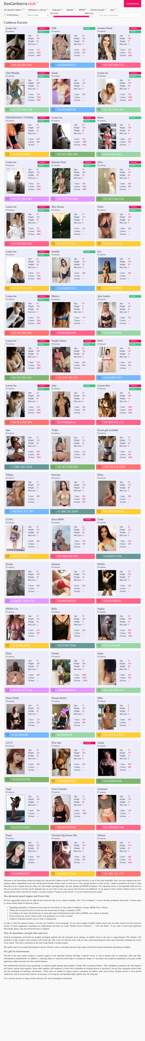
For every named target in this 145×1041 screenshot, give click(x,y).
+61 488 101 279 (113, 873)
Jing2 (8, 788)
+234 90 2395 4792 (23, 600)
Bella (54, 608)
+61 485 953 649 (113, 511)
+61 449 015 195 (113, 422)
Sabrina (101, 835)
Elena (100, 474)
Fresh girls (57, 10)
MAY (100, 340)
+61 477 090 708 (21, 109)
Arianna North (104, 28)
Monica (55, 296)
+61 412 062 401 (21, 65)
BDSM (83, 10)
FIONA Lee (12, 608)
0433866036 (64, 734)
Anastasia (102, 788)
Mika (100, 698)
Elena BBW (58, 519)
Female (55, 653)
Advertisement (132, 3)
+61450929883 (20, 645)
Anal (113, 10)
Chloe (100, 206)
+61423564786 (112, 332)
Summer (56, 564)
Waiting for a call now (38, 10)
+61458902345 (66, 288)
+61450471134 (112, 556)
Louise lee (11, 28)
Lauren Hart (103, 385)
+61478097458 (112, 781)
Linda (100, 519)
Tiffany (9, 474)
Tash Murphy (13, 72)
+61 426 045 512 (113, 690)
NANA (101, 564)
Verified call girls (98, 10)
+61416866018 (66, 422)
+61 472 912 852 (113, 734)
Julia (54, 385)
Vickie (55, 430)
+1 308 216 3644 (67, 511)
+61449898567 (20, 873)
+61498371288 (66, 873)
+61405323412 (112, 243)
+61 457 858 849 (67, 466)
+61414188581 (112, 600)
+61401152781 (66, 243)
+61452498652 (20, 556)
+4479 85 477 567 (22, 511)
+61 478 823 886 (67, 198)
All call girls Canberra (14, 10)
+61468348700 (66, 600)
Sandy (55, 72)
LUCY (9, 742)
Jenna (100, 653)
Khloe (100, 117)
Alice (100, 162)
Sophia (101, 608)
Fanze (9, 835)
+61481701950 (66, 827)
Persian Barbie (59, 698)
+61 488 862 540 (113, 827)
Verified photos (12, 15)
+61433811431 (112, 154)
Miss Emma (58, 206)
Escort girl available (107, 430)
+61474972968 (66, 645)
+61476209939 (112, 288)
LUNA (9, 519)
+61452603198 (20, 779)
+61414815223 (112, 377)
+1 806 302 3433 (21, 466)
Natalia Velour (59, 340)
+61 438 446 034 (67, 377)
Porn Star (56, 742)
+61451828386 (20, 154)
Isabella (55, 251)
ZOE (54, 28)
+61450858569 (66, 781)
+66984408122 (66, 690)
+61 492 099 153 (113, 65)
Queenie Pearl (59, 162)
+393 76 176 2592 (114, 466)
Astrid (100, 742)
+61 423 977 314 (21, 690)
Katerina (56, 474)
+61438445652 (66, 65)
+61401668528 (66, 109)
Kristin (9, 564)
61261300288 (111, 645)
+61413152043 (20, 827)
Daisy (9, 653)
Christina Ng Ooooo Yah (64, 835)
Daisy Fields (12, 698)
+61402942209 (66, 332)
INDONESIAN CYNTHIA (20, 117)
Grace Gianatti (59, 788)
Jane (8, 430)
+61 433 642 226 (113, 198)
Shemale (70, 10)
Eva (99, 251)
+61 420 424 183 (67, 556)
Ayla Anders (103, 296)
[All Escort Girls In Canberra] (21, 3)
